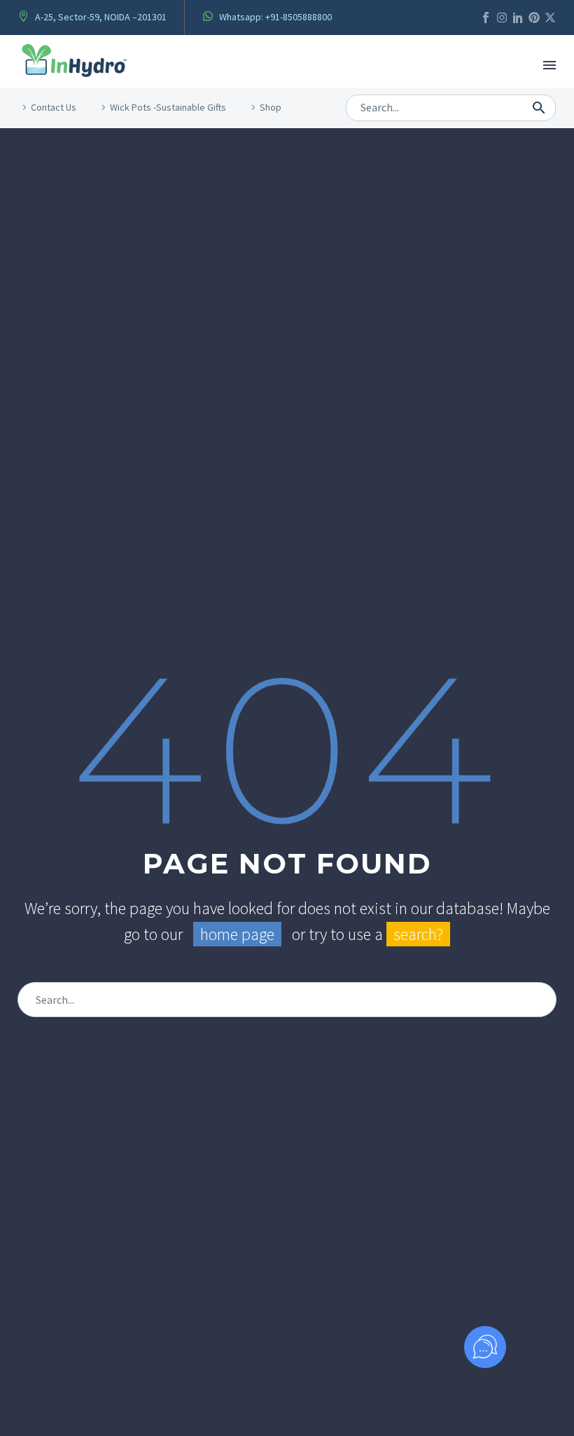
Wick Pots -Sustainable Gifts (168, 107)
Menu (549, 65)
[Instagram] (501, 17)
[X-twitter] (550, 17)
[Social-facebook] (485, 17)
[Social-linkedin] (518, 17)
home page (237, 934)
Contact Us (53, 107)
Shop (270, 107)
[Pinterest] (534, 17)
